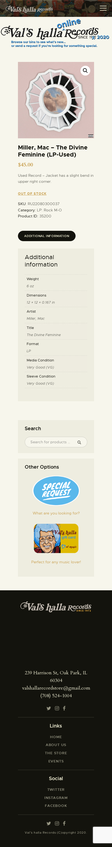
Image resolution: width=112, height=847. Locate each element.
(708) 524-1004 (56, 695)
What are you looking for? (56, 513)
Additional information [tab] (46, 236)
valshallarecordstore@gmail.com (56, 688)
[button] (85, 71)
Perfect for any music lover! (56, 561)
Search (81, 442)
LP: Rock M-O (49, 210)
